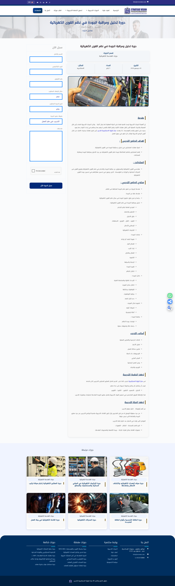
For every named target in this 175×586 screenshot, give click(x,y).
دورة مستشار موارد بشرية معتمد (45, 564)
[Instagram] (40, 2)
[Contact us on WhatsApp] (169, 295)
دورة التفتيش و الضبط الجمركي (76, 559)
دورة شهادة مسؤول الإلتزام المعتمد (75, 566)
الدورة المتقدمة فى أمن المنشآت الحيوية (73, 556)
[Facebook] (49, 2)
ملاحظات (59, 129)
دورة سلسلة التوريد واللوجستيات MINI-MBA (72, 549)
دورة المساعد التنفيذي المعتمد (76, 562)
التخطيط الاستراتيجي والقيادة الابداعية (43, 552)
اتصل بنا (47, 10)
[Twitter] (46, 2)
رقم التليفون (58, 79)
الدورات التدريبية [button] (93, 10)
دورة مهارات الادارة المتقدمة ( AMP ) (43, 556)
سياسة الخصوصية (112, 562)
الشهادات (37, 10)
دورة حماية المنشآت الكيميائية (46, 549)
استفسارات (114, 556)
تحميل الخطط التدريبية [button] (74, 10)
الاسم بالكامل (58, 54)
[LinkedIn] (43, 2)
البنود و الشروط (112, 559)
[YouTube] (37, 2)
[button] (169, 301)
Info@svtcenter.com (139, 2)
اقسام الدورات (86, 27)
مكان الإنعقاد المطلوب (55, 91)
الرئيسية (116, 10)
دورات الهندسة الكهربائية (108, 56)
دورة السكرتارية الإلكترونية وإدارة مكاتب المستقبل (42, 560)
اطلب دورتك (57, 10)
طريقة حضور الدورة (56, 116)
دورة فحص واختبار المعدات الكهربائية (74, 552)
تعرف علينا (105, 10)
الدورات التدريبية (112, 549)
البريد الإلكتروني (57, 67)
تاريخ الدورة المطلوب (56, 104)
